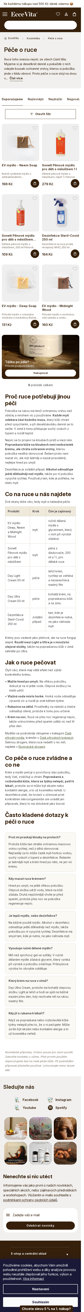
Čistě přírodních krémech (56, 737)
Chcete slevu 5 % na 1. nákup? (46, 1309)
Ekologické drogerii (32, 746)
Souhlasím (40, 1302)
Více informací (33, 1279)
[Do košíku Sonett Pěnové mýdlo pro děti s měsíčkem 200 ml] (35, 253)
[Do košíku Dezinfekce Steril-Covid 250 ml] (75, 253)
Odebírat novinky (40, 1225)
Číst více (16, 78)
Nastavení (40, 1289)
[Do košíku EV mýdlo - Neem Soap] (35, 183)
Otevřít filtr (43, 114)
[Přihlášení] (66, 14)
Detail (35, 324)
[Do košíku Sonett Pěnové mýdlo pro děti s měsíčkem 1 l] (75, 183)
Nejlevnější (36, 99)
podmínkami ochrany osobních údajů (30, 1200)
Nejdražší (55, 99)
